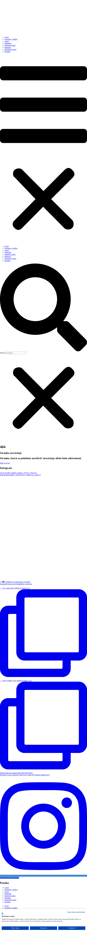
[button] (43, 148)
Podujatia (8, 43)
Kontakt (7, 52)
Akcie (7, 41)
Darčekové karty (10, 49)
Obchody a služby (11, 39)
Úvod (7, 37)
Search (2, 353)
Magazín (8, 47)
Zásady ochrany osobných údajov (76, 912)
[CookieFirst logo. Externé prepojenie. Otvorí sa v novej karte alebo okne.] (2, 914)
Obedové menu (10, 45)
